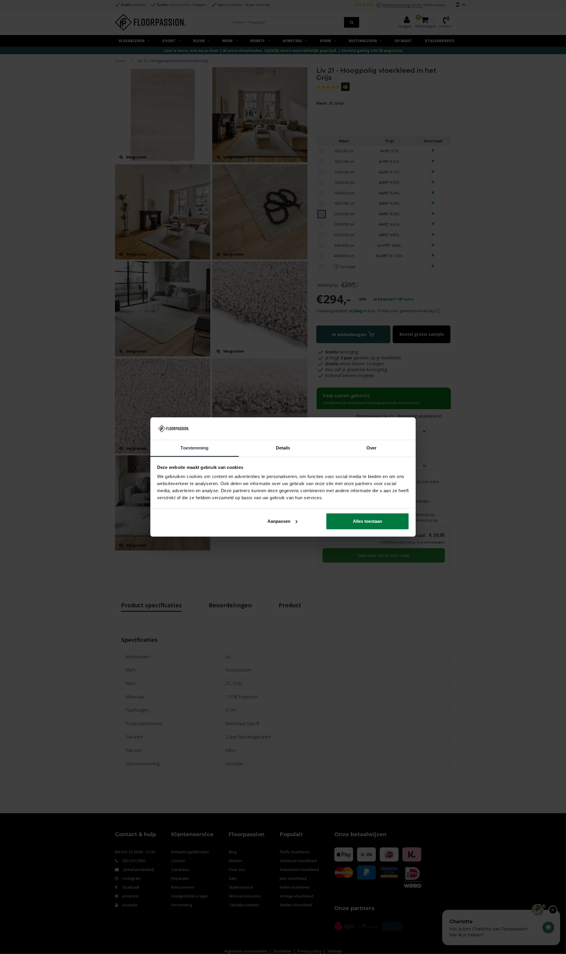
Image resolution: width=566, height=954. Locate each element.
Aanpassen (278, 521)
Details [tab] (283, 447)
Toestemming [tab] (194, 447)
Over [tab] (371, 447)
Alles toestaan (367, 521)
